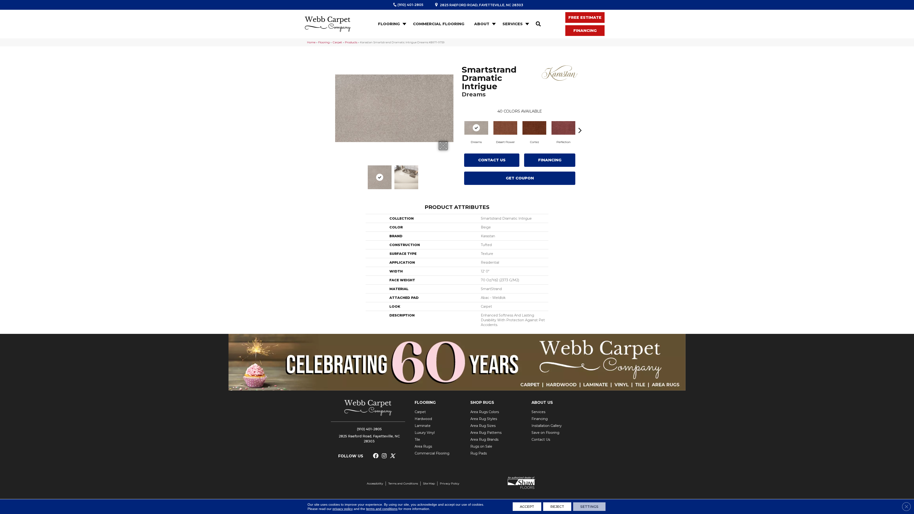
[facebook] (375, 456)
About (481, 24)
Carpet (337, 42)
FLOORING (425, 402)
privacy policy (343, 509)
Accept (527, 506)
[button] (404, 24)
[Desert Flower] (505, 128)
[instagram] (384, 456)
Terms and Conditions (403, 483)
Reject (557, 506)
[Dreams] (476, 128)
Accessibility (375, 483)
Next (451, 175)
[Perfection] (563, 128)
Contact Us (492, 160)
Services (512, 24)
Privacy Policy (449, 483)
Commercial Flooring (438, 24)
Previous (337, 175)
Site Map (429, 483)
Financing (549, 160)
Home (311, 42)
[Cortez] (534, 128)
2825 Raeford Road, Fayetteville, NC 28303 (481, 5)
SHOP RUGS (482, 402)
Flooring (389, 24)
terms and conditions (381, 509)
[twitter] (392, 456)
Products (351, 42)
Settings (589, 506)
